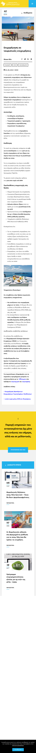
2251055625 (26, 381)
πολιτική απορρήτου (18, 745)
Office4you (22, 379)
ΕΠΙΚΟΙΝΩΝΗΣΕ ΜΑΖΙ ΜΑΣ (18, 449)
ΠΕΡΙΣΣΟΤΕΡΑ (10, 503)
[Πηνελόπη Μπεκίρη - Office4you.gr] (10, 3)
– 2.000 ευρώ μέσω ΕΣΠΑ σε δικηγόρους (17, 399)
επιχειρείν (7, 65)
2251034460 (15, 381)
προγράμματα (23, 65)
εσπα (14, 65)
